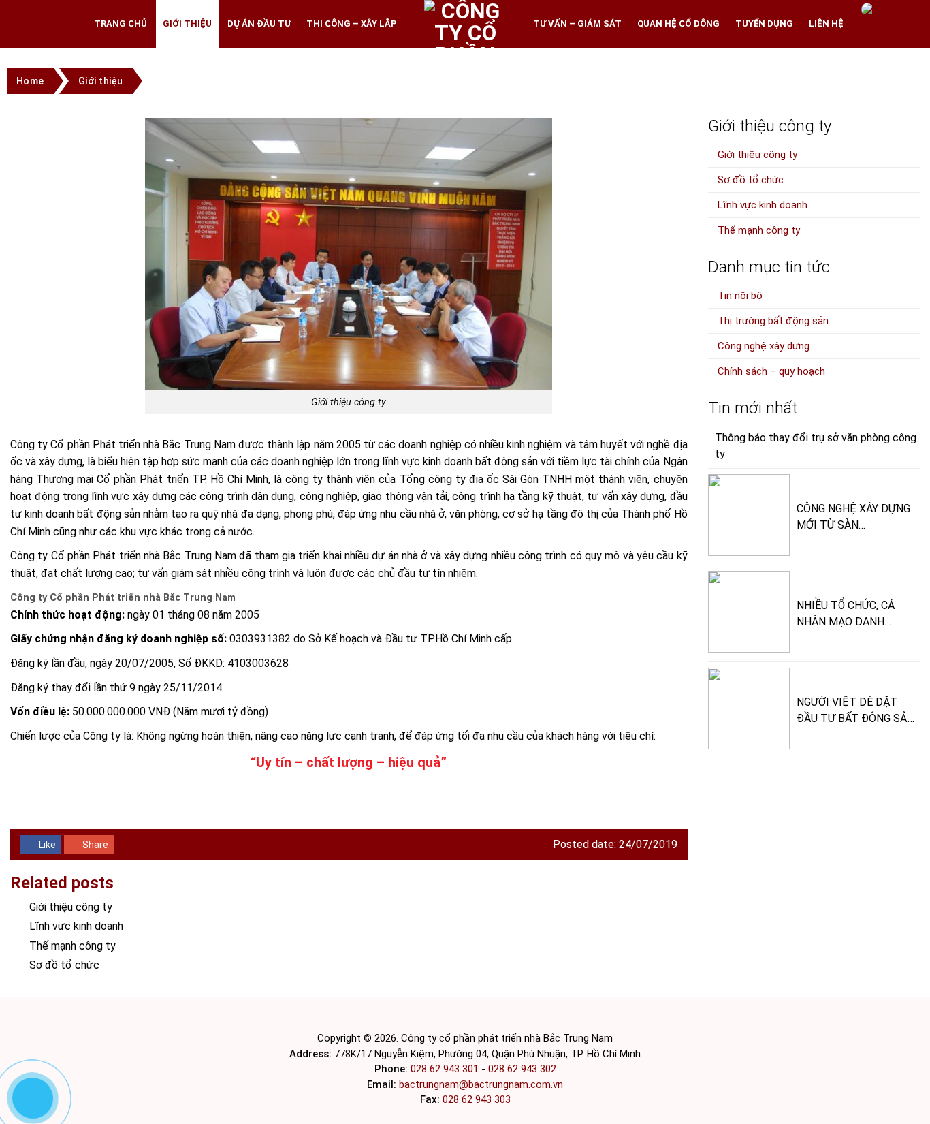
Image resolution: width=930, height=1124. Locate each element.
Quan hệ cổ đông (678, 23)
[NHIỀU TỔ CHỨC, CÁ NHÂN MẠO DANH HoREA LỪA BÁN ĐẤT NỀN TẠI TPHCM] (749, 612)
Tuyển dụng (764, 23)
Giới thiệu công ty (70, 907)
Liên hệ (826, 23)
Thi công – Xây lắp (351, 23)
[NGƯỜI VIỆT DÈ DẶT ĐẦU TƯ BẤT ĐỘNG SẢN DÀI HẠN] (749, 708)
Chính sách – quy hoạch (771, 371)
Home (30, 81)
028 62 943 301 (445, 1069)
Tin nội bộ (740, 296)
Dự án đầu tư (259, 23)
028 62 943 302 (522, 1069)
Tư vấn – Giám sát (577, 23)
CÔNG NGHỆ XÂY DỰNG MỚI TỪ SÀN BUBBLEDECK (853, 516)
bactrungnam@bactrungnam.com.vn (481, 1084)
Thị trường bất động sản (773, 321)
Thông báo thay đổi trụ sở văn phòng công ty (815, 445)
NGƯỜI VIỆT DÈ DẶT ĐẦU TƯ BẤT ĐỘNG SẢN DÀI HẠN (856, 709)
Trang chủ (120, 23)
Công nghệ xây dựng (763, 346)
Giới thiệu (187, 23)
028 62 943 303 (477, 1099)
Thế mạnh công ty (72, 945)
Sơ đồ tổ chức (64, 964)
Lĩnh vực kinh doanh (76, 926)
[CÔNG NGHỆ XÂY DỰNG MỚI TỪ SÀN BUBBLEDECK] (749, 515)
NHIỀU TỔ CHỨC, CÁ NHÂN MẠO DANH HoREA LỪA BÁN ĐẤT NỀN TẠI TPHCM (849, 613)
